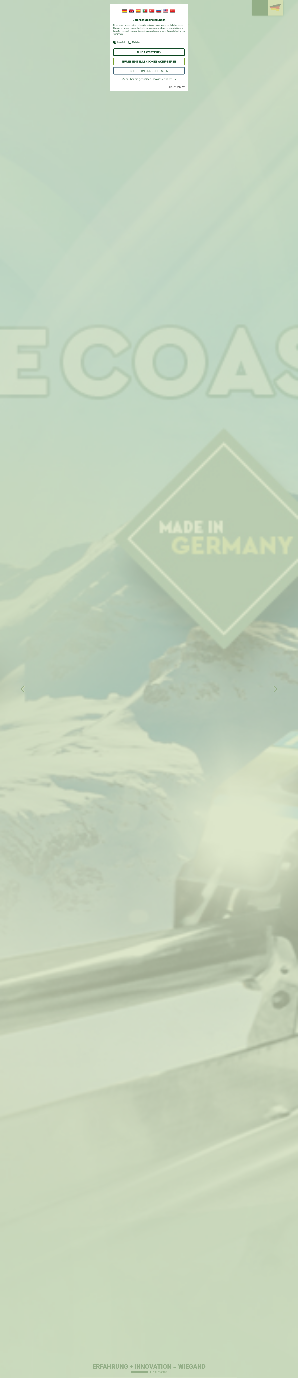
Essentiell (121, 42)
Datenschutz (177, 87)
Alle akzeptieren (149, 52)
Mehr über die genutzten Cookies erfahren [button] (147, 79)
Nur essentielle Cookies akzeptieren (149, 61)
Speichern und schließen (149, 70)
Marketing (136, 42)
